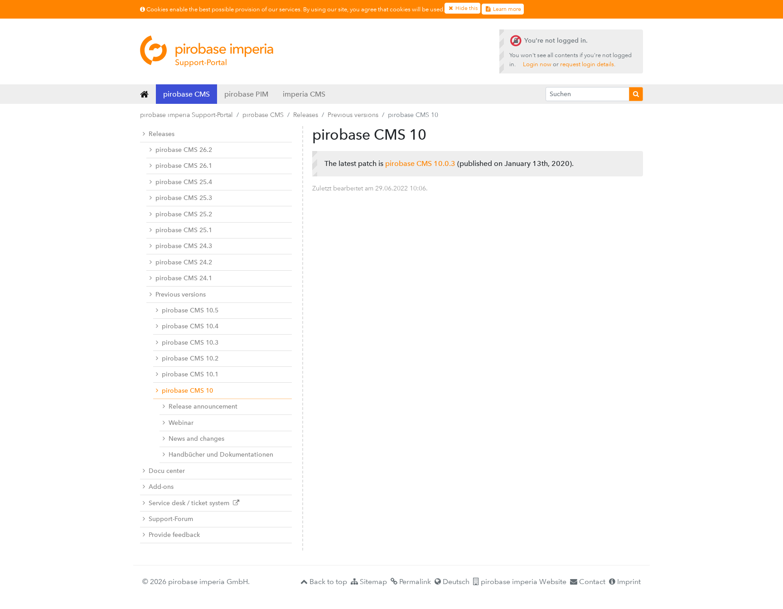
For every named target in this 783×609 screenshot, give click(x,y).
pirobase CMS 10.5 (190, 310)
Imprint (628, 581)
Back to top (327, 581)
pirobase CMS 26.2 (183, 150)
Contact (591, 581)
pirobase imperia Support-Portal (186, 114)
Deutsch (455, 581)
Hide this (466, 8)
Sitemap (372, 581)
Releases (305, 114)
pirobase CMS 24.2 (183, 262)
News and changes (196, 439)
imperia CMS (304, 94)
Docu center (167, 471)
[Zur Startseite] (206, 51)
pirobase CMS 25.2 (183, 214)
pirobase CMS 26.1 (183, 166)
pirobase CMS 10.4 (190, 326)
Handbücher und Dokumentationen (221, 454)
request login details (587, 64)
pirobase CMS (186, 94)
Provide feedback (174, 535)
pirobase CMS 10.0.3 (420, 163)
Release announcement (203, 406)
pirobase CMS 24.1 (183, 278)
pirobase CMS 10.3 (190, 342)
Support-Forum (171, 519)
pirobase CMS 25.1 (183, 230)
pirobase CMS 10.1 (190, 374)
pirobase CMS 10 (187, 391)
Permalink (414, 581)
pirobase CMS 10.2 (190, 358)
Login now (537, 64)
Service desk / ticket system (191, 503)
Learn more (506, 9)
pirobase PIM (246, 94)
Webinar (181, 423)
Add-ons (161, 487)
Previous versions (353, 114)
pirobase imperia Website (522, 581)
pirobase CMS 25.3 (183, 198)
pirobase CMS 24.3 (183, 246)
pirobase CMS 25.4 (183, 182)
